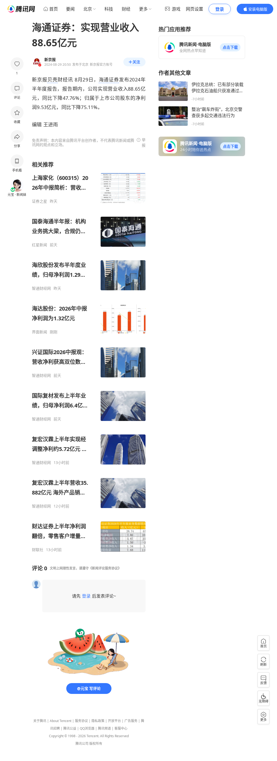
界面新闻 (39, 332)
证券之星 (39, 201)
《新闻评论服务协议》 (105, 568)
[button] (230, 47)
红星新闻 (39, 245)
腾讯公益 (69, 728)
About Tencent (60, 721)
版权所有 (95, 743)
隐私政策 (97, 721)
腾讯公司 (81, 743)
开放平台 (114, 721)
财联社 (37, 550)
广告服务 (130, 721)
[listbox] (89, 357)
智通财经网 (41, 288)
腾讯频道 (104, 728)
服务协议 (81, 721)
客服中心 (120, 728)
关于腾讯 (39, 721)
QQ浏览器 (87, 728)
